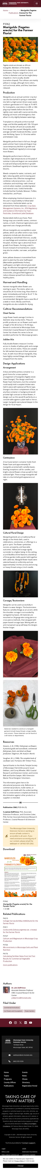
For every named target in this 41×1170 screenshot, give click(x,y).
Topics (6, 1076)
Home (5, 10)
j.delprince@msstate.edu (21, 998)
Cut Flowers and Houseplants (13, 1011)
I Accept (20, 1166)
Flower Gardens (29, 1011)
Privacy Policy (19, 1161)
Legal (3, 1149)
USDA (24, 1149)
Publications (14, 13)
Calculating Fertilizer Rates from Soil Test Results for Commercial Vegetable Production (19, 958)
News (24, 1076)
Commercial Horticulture (11, 1007)
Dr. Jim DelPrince (18, 988)
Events (25, 1072)
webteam (13, 843)
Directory (26, 1082)
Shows (24, 1079)
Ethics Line (5, 1152)
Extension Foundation (29, 1152)
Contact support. (29, 1143)
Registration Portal (29, 1086)
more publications (10, 965)
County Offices (10, 1082)
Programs (8, 1079)
